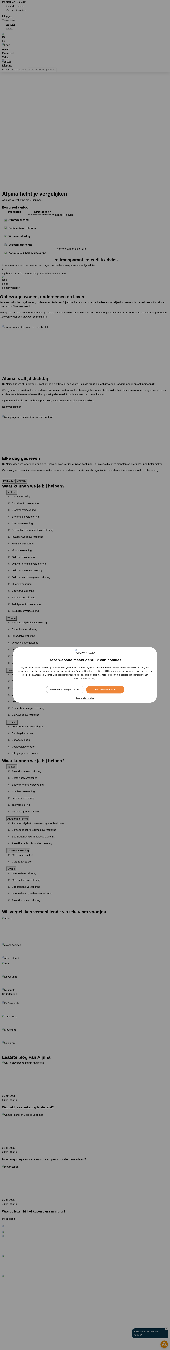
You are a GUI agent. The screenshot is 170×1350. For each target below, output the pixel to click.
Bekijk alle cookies (85, 698)
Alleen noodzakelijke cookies (65, 689)
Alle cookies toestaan (105, 690)
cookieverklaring (87, 679)
